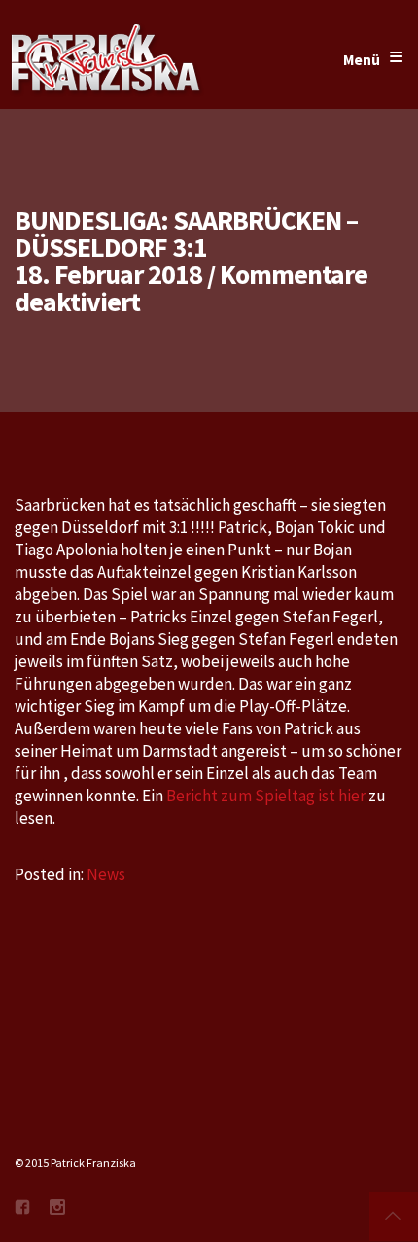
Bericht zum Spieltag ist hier (267, 795)
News (106, 874)
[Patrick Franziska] (107, 60)
